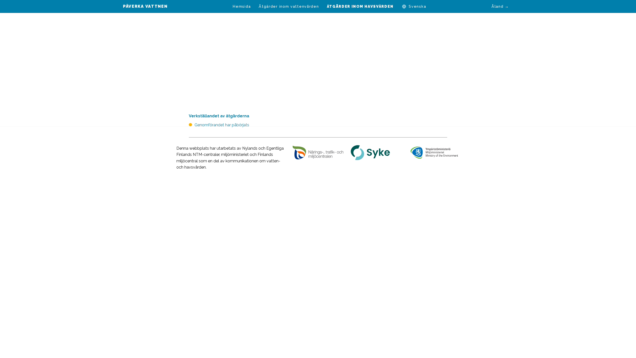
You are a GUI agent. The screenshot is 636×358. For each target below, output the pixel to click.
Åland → (500, 6)
